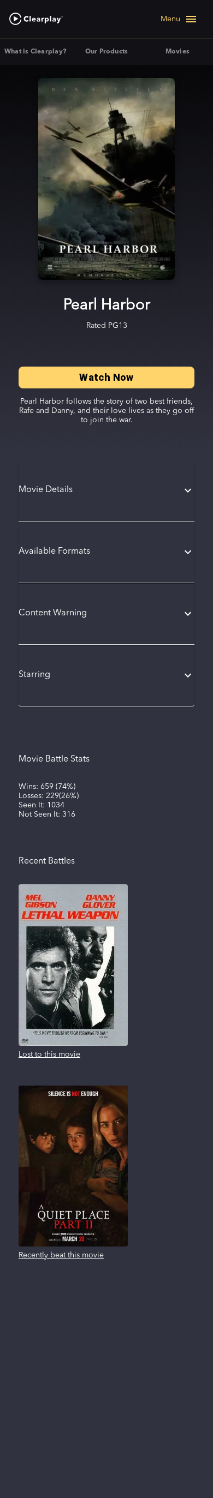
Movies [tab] (177, 52)
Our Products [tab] (106, 52)
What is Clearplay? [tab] (35, 52)
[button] (106, 490)
